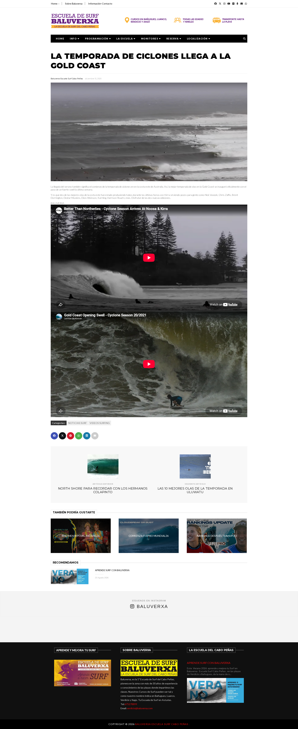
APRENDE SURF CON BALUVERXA (112, 570)
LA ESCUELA (124, 38)
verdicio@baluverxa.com (140, 708)
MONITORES (149, 38)
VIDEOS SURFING (100, 422)
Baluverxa (152, 606)
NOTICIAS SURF (77, 422)
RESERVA (172, 38)
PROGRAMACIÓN (96, 38)
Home (54, 3)
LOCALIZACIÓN (197, 38)
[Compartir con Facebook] (54, 435)
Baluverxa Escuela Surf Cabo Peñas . (162, 724)
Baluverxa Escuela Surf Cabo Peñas (67, 78)
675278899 (131, 704)
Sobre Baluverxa (73, 3)
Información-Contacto (100, 3)
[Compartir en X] (62, 435)
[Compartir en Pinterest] (70, 435)
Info (73, 38)
